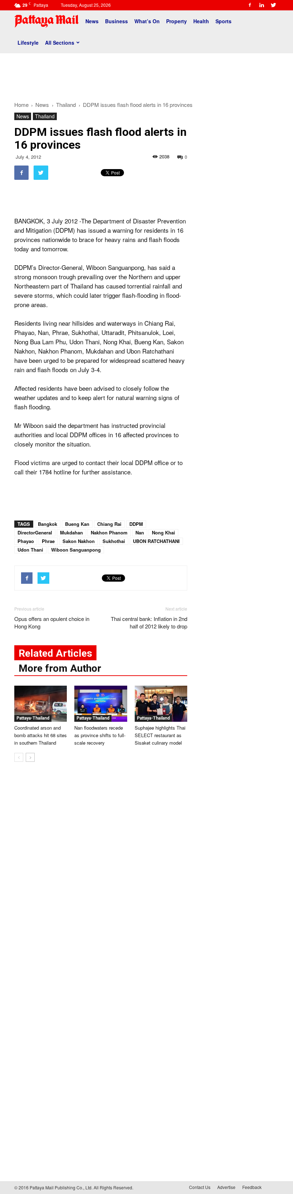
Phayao (26, 541)
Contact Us (199, 1187)
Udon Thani (30, 549)
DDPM (136, 523)
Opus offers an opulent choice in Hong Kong (51, 622)
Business (116, 21)
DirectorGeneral (35, 532)
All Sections (59, 42)
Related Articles (55, 653)
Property (176, 21)
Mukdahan (71, 532)
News (92, 21)
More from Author (60, 668)
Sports (223, 21)
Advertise (226, 1187)
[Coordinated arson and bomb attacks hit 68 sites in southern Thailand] (40, 704)
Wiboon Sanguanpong (76, 549)
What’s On (147, 21)
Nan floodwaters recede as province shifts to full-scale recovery (99, 735)
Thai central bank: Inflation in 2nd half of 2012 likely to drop (149, 622)
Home (21, 104)
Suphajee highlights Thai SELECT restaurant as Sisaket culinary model (160, 735)
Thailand (45, 116)
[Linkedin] (261, 5)
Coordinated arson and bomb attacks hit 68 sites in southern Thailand (40, 735)
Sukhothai (114, 541)
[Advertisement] (146, 74)
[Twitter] (273, 5)
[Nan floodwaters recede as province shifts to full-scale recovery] (100, 704)
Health (201, 21)
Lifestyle (28, 42)
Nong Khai (163, 532)
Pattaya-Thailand (32, 718)
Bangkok (47, 523)
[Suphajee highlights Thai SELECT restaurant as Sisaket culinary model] (161, 704)
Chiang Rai (109, 523)
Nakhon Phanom (109, 532)
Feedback (252, 1187)
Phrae (48, 541)
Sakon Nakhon (79, 541)
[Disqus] (100, 875)
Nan (139, 532)
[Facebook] (249, 5)
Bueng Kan (77, 523)
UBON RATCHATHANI (156, 541)
